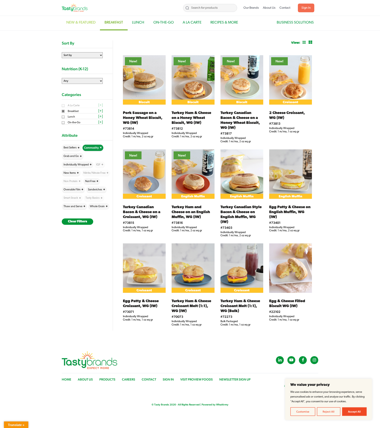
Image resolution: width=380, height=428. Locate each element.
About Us (269, 7)
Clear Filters (77, 221)
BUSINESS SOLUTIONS (295, 23)
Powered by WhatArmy (215, 404)
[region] (328, 399)
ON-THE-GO (163, 23)
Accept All (354, 411)
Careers (128, 379)
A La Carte (192, 23)
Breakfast (113, 23)
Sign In (306, 7)
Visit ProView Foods (196, 379)
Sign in (168, 379)
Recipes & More (224, 23)
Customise (302, 411)
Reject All (328, 411)
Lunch (138, 23)
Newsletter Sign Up (235, 379)
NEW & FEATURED (81, 23)
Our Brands (251, 7)
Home (66, 379)
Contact (284, 7)
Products (107, 379)
